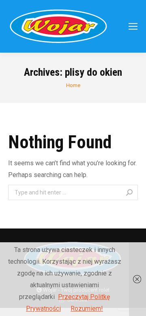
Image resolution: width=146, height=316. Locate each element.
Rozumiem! (87, 308)
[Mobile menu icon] (133, 26)
